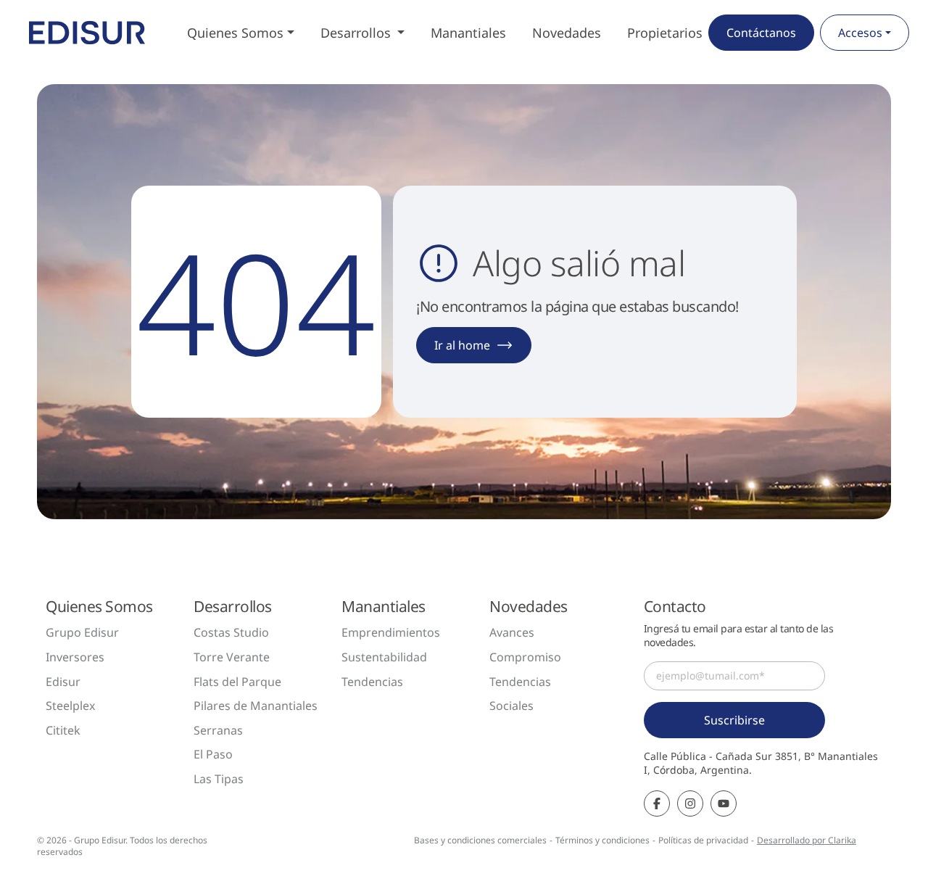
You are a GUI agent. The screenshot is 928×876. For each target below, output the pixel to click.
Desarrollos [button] (357, 32)
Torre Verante (232, 657)
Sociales (511, 706)
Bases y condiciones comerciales (480, 840)
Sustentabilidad (384, 657)
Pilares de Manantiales (256, 706)
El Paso (213, 754)
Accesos (860, 33)
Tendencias (372, 682)
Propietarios (665, 32)
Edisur (63, 682)
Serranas (218, 730)
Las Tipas (219, 779)
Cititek (63, 730)
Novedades (566, 32)
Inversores (75, 657)
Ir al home (462, 345)
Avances (511, 632)
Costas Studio (231, 632)
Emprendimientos (390, 632)
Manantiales (468, 32)
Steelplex (70, 706)
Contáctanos (761, 33)
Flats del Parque (237, 682)
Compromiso (525, 657)
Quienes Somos (235, 32)
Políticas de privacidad (703, 840)
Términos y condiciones (602, 840)
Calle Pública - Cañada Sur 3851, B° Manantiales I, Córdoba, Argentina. (761, 763)
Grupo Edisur (82, 632)
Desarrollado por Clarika (806, 840)
